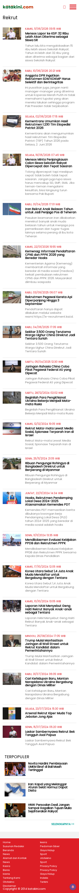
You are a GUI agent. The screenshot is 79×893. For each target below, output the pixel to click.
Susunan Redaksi (13, 846)
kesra (43, 842)
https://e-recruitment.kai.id (53, 317)
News (6, 854)
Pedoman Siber (50, 846)
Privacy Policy (48, 866)
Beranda (8, 850)
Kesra (6, 866)
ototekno (45, 858)
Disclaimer (9, 886)
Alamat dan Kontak (14, 858)
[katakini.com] (21, 7)
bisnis (6, 874)
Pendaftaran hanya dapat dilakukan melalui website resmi (44, 313)
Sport (43, 854)
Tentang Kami (11, 878)
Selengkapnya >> (62, 824)
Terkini (44, 882)
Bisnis (6, 870)
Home (7, 842)
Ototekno (8, 882)
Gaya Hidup (47, 850)
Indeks (44, 878)
